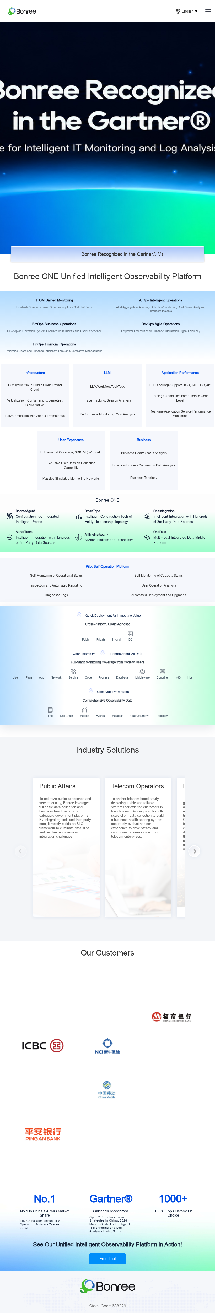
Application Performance (180, 373)
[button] (194, 851)
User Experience (71, 440)
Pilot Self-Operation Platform (107, 566)
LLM (107, 373)
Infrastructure (35, 373)
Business (144, 440)
